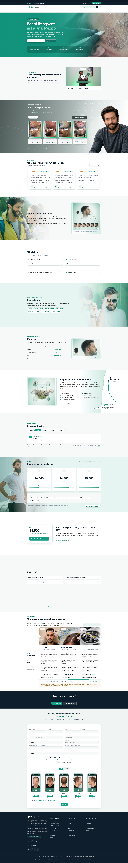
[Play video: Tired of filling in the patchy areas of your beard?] (83, 76)
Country (31, 740)
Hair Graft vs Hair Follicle (91, 818)
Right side (92, 793)
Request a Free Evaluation (35, 41)
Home (28, 15)
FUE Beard (52, 835)
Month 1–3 (45, 430)
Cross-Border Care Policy (89, 856)
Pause (99, 445)
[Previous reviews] (27, 179)
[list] (64, 179)
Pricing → (57, 606)
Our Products (71, 830)
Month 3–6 (53, 430)
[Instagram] (87, 3)
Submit (64, 804)
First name (32, 729)
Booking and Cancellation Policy (78, 856)
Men (61, 768)
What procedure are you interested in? (38, 745)
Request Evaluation (72, 835)
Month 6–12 (62, 430)
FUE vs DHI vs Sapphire (91, 825)
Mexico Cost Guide (90, 828)
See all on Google (96, 165)
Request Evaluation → (65, 606)
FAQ (69, 828)
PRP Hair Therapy (54, 828)
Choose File (35, 795)
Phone (31, 734)
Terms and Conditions (42, 800)
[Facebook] (85, 3)
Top (50, 793)
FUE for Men (52, 830)
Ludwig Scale (88, 823)
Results (69, 825)
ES (99, 7)
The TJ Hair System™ (72, 818)
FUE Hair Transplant (54, 818)
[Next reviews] (100, 179)
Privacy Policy (52, 800)
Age (66, 729)
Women (66, 768)
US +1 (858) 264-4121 (33, 3)
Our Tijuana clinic (33, 845)
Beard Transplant (54, 821)
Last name (49, 729)
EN (97, 7)
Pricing (69, 823)
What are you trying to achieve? (72, 745)
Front (36, 793)
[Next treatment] (100, 636)
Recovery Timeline (90, 830)
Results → (73, 606)
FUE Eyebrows (53, 837)
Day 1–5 (30, 430)
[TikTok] (89, 3)
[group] (64, 653)
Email (66, 734)
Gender (84, 729)
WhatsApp (42, 3)
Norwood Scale (89, 821)
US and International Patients (74, 821)
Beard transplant (33, 117)
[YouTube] (83, 3)
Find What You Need (90, 7)
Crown (64, 793)
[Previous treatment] (39, 636)
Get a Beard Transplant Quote (38, 539)
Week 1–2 (37, 430)
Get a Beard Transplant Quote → (93, 506)
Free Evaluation (96, 3)
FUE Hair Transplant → (81, 606)
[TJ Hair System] (33, 7)
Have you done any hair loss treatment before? (40, 750)
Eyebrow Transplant (54, 823)
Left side (78, 793)
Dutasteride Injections (72, 833)
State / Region (68, 740)
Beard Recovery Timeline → (48, 606)
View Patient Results (79, 117)
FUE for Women (53, 833)
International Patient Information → (80, 406)
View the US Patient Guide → (66, 406)
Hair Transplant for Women (56, 825)
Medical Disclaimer (68, 856)
